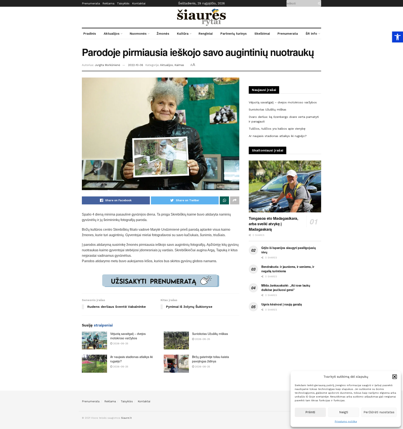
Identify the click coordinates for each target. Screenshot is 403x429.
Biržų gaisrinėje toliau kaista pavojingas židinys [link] (210, 359)
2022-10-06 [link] (135, 65)
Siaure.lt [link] (126, 417)
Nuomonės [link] (138, 34)
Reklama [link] (108, 3)
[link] (397, 37)
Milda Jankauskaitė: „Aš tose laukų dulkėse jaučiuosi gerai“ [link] (285, 287)
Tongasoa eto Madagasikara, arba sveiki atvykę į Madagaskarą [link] (273, 224)
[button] (395, 377)
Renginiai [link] (206, 34)
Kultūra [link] (182, 34)
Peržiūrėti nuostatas (379, 412)
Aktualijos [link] (111, 34)
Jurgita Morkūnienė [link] (107, 65)
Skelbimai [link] (262, 34)
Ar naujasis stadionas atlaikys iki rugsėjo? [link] (278, 136)
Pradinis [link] (89, 34)
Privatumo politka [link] (346, 421)
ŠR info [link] (311, 34)
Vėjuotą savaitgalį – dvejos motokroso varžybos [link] (128, 336)
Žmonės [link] (163, 34)
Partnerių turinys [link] (233, 34)
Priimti (310, 412)
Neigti (343, 412)
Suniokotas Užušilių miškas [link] (210, 334)
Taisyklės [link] (123, 3)
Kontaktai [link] (138, 3)
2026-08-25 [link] (120, 343)
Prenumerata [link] (91, 3)
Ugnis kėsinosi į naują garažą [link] (281, 304)
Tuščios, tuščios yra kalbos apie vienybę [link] (277, 128)
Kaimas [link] (179, 65)
